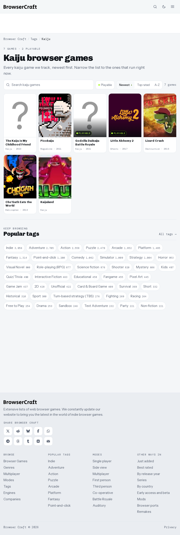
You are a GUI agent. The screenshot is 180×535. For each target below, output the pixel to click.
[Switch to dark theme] (164, 7)
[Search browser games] (155, 7)
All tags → (167, 234)
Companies (12, 499)
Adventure (56, 467)
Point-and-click (59, 505)
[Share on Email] (48, 441)
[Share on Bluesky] (28, 431)
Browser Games (15, 461)
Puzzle (53, 480)
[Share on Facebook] (38, 431)
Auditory (99, 505)
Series (142, 480)
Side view (100, 467)
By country (145, 486)
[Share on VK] (38, 441)
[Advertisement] (90, 23)
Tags (34, 39)
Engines (9, 493)
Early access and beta (153, 493)
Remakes (144, 512)
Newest (125, 85)
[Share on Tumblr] (28, 441)
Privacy (170, 527)
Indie (51, 461)
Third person (102, 486)
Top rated (143, 85)
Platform (54, 493)
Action (53, 474)
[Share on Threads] (18, 441)
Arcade (53, 486)
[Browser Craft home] (20, 7)
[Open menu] (172, 7)
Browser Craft (15, 39)
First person (102, 480)
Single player (102, 461)
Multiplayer (12, 474)
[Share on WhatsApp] (48, 431)
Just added (145, 461)
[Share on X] (8, 431)
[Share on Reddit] (18, 431)
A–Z (157, 85)
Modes (9, 480)
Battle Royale (102, 499)
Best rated (145, 467)
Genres (9, 467)
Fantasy (54, 499)
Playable (106, 85)
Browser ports (147, 505)
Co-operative (103, 493)
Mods (141, 499)
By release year (148, 474)
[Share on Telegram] (8, 441)
